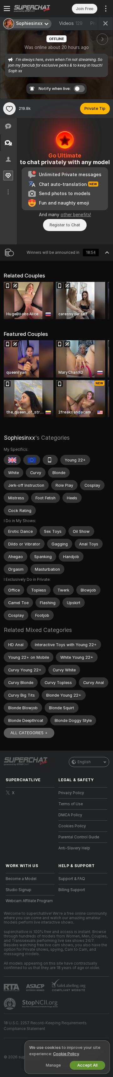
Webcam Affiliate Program (29, 901)
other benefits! (76, 214)
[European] (31, 460)
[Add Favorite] (9, 108)
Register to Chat (65, 225)
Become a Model (21, 879)
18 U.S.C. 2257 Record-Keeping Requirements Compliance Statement (45, 1026)
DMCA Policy (70, 815)
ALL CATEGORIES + (29, 732)
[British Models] (12, 460)
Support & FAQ (71, 879)
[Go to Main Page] (35, 8)
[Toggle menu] (7, 8)
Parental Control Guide (78, 837)
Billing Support (71, 890)
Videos (71, 23)
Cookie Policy (66, 1053)
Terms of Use (70, 804)
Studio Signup (18, 890)
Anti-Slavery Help (74, 848)
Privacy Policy (71, 793)
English (84, 762)
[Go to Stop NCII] (40, 1004)
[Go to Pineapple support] (10, 1004)
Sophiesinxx (19, 437)
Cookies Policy (72, 826)
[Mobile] (50, 460)
